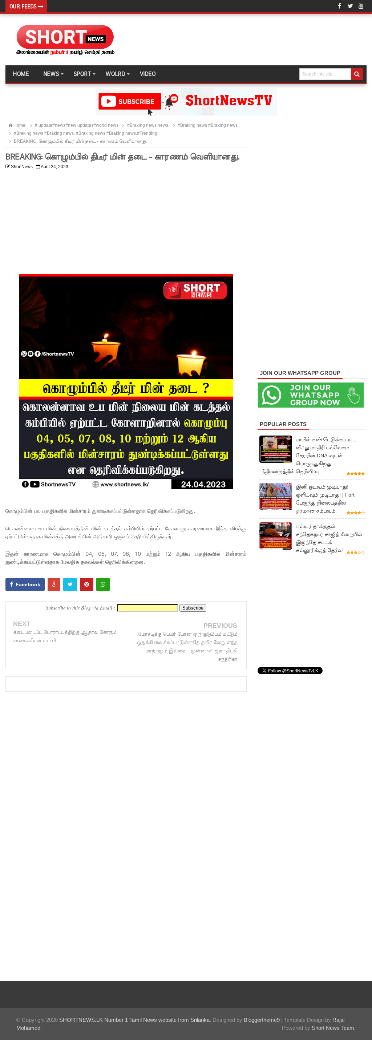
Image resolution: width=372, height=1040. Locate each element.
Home (21, 74)
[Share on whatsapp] (103, 584)
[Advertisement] (126, 223)
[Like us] (339, 6)
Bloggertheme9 (262, 1020)
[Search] (357, 74)
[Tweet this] (70, 584)
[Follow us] (350, 6)
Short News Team (333, 1028)
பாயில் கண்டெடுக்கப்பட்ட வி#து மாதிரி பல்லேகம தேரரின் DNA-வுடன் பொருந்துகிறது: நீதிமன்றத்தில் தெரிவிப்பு (308, 455)
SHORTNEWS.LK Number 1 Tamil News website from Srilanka (134, 1020)
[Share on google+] (54, 584)
